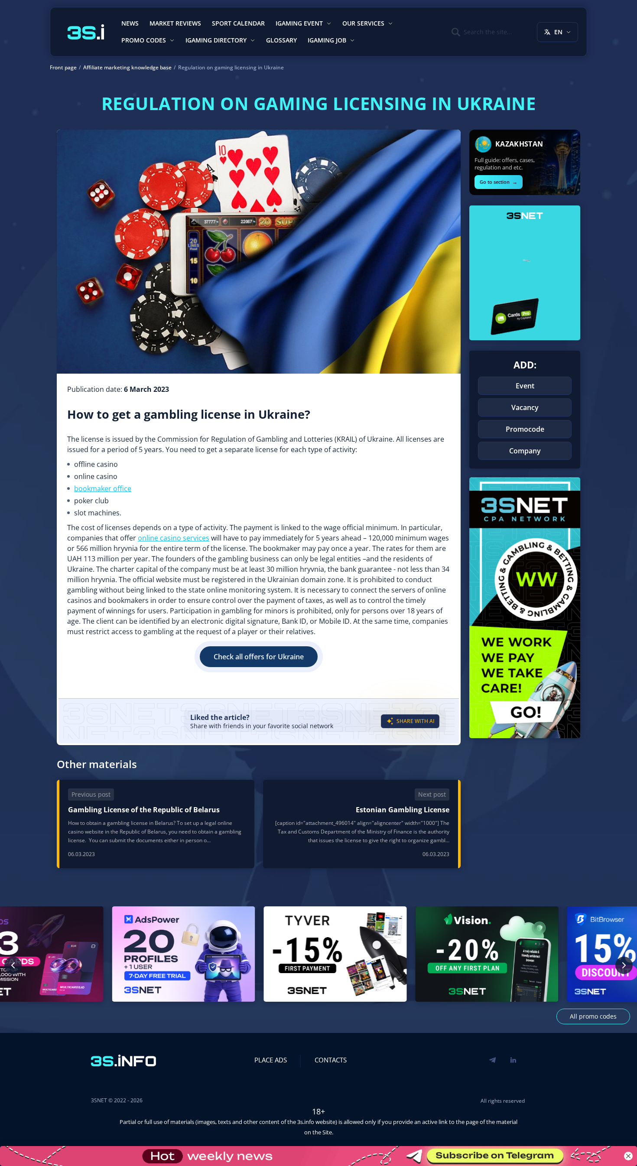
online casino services (173, 538)
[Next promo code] (624, 965)
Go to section (498, 182)
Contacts (331, 1059)
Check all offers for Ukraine (259, 656)
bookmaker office (102, 488)
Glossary (281, 40)
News (130, 23)
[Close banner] (628, 1156)
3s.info (305, 1122)
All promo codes (593, 1016)
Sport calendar (238, 23)
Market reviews (175, 23)
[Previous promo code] (13, 965)
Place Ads (270, 1059)
